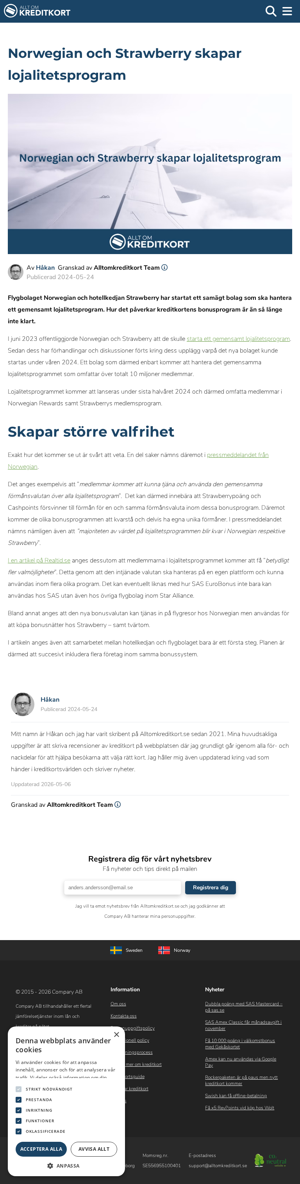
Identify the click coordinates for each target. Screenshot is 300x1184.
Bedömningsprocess (132, 1052)
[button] (66, 1165)
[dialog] (66, 1101)
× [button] (116, 1035)
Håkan (45, 267)
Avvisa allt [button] (94, 1149)
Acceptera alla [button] (41, 1149)
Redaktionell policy (130, 1040)
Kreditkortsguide (128, 1076)
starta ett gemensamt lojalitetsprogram (238, 339)
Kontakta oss (124, 1016)
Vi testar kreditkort (129, 1088)
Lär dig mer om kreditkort (136, 1064)
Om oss (118, 1004)
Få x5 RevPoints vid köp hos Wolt (239, 1108)
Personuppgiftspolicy (133, 1028)
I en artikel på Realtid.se (39, 560)
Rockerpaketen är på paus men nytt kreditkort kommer (241, 1080)
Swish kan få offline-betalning (236, 1096)
